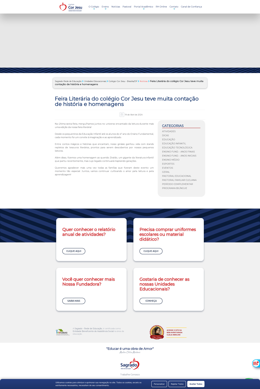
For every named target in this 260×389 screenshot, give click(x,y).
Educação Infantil (174, 143)
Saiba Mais (73, 301)
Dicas (165, 135)
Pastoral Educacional (176, 176)
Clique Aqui (73, 251)
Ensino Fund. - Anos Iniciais (179, 155)
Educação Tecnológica (177, 147)
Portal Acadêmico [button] (143, 6)
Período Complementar (177, 184)
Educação (168, 139)
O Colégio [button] (94, 6)
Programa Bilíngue (174, 188)
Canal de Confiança (191, 6)
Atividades (169, 131)
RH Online (161, 6)
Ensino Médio (170, 160)
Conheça (151, 301)
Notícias (115, 6)
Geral (166, 172)
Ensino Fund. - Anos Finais (178, 151)
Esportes (168, 164)
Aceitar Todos (195, 384)
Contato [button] (174, 6)
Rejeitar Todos (177, 384)
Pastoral (127, 6)
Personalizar (159, 384)
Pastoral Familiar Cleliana (179, 180)
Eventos (167, 168)
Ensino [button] (105, 6)
